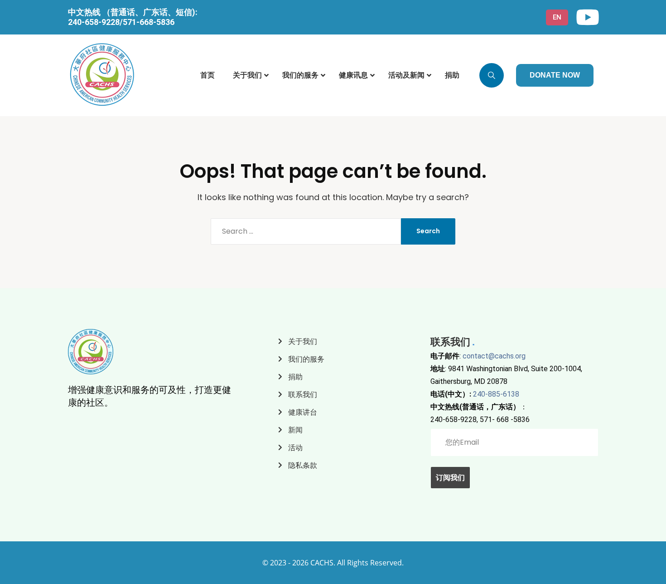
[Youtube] (587, 17)
